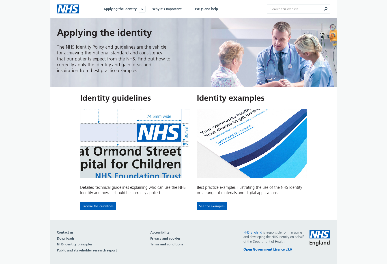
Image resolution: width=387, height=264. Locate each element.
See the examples (212, 206)
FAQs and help (206, 9)
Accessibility (160, 232)
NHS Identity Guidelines (68, 8)
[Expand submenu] (142, 9)
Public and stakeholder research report (87, 250)
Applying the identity (120, 9)
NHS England (320, 238)
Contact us (65, 232)
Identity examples (230, 98)
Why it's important (167, 9)
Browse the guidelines (98, 206)
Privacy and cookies (165, 238)
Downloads (66, 238)
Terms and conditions (166, 244)
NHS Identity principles (74, 244)
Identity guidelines (115, 98)
